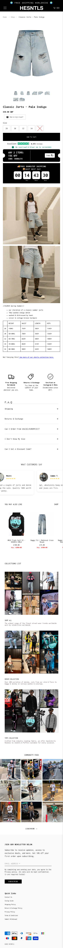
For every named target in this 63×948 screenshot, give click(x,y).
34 (31, 128)
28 (7, 128)
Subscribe (13, 881)
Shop (13, 17)
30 (15, 128)
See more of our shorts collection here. (36, 357)
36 (40, 128)
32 (23, 128)
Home (5, 17)
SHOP (56, 504)
